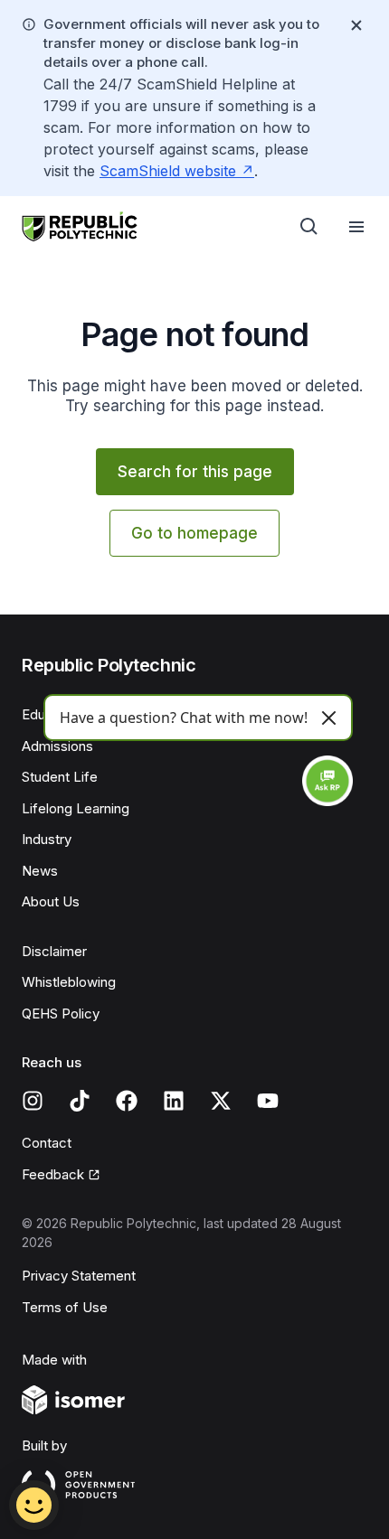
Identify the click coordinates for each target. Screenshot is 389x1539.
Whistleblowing (69, 981)
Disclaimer (54, 951)
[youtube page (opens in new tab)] (268, 1101)
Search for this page (195, 472)
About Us (51, 901)
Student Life (60, 776)
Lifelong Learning (75, 808)
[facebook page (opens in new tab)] (127, 1101)
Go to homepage (194, 533)
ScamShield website (177, 171)
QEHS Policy (61, 1013)
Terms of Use (65, 1307)
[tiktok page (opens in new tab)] (79, 1101)
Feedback (61, 1176)
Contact (46, 1142)
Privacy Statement (79, 1275)
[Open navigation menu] (356, 227)
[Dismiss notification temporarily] (356, 25)
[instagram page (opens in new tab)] (32, 1101)
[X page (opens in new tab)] (221, 1101)
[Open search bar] (309, 227)
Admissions (57, 746)
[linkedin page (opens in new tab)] (174, 1101)
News (40, 870)
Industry (46, 839)
